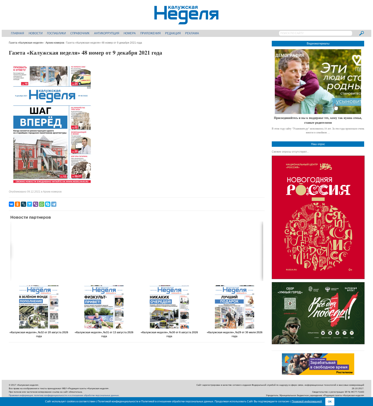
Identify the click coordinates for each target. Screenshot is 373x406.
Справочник (80, 33)
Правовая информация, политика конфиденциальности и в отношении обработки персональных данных (64, 395)
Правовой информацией (307, 401)
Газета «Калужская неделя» (26, 42)
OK (330, 401)
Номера (130, 33)
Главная (17, 33)
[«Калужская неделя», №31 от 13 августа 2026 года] (104, 307)
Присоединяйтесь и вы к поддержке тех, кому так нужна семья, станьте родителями (318, 120)
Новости (36, 33)
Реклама (192, 33)
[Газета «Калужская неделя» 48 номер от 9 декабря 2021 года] (52, 186)
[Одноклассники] (17, 204)
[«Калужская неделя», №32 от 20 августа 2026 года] (39, 307)
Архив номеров (55, 42)
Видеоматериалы (318, 43)
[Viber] (35, 204)
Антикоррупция (106, 33)
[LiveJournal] (23, 204)
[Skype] (47, 204)
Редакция (173, 33)
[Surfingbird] (29, 204)
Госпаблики (56, 33)
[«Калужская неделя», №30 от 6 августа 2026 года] (169, 307)
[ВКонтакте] (11, 204)
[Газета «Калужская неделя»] (186, 21)
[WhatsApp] (41, 204)
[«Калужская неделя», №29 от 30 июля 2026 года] (235, 307)
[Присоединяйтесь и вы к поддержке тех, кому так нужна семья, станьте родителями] (318, 81)
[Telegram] (53, 204)
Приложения (150, 33)
